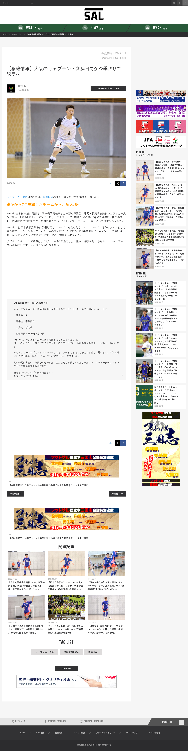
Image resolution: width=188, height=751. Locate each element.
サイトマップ (132, 733)
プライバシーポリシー (105, 733)
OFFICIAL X (20, 721)
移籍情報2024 (71, 652)
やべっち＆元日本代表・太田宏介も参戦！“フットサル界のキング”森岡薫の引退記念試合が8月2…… (65, 629)
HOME (4, 34)
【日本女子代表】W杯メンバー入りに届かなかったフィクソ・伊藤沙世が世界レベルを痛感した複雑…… (65, 585)
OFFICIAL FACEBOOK (57, 721)
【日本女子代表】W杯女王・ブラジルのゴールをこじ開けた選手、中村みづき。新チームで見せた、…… (105, 629)
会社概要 (59, 733)
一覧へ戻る (66, 668)
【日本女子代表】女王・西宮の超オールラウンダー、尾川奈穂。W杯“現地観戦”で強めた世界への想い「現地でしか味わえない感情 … (169, 214)
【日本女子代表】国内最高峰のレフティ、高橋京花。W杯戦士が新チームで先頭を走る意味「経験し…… (25, 629)
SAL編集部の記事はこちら (108, 88)
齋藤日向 (48, 197)
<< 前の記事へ (15, 494)
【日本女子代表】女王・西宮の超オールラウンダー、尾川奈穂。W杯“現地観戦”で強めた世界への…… (106, 585)
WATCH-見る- (17, 34)
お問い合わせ (154, 733)
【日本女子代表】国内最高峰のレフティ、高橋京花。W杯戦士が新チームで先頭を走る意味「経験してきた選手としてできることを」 (169, 256)
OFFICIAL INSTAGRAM (94, 721)
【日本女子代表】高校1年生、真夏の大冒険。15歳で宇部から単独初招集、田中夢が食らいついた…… (26, 585)
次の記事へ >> (117, 494)
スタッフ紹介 (79, 733)
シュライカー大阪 (17, 197)
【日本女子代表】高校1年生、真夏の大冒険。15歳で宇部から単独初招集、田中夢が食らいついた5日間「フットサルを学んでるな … (169, 168)
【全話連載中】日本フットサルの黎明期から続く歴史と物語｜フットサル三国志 (48, 485)
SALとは (40, 733)
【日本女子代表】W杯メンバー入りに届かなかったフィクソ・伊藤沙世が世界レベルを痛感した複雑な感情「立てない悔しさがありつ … (169, 191)
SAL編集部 (23, 90)
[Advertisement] (66, 273)
